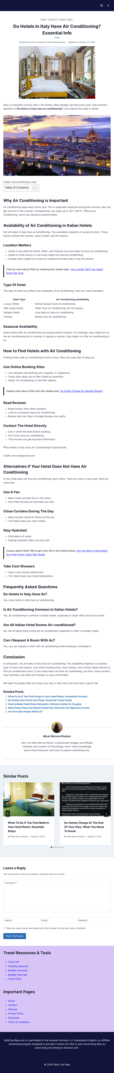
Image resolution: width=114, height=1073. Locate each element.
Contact (12, 1005)
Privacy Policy (15, 1013)
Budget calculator (18, 970)
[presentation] (28, 799)
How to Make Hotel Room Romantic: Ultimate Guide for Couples (45, 704)
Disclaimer (14, 1017)
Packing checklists (18, 966)
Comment (11, 883)
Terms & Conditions (19, 1022)
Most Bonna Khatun (19, 836)
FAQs (57, 38)
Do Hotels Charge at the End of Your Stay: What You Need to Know (84, 827)
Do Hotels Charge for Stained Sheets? (81, 391)
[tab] (51, 847)
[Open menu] (108, 5)
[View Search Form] (101, 5)
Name (9, 920)
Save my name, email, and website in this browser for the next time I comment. (46, 928)
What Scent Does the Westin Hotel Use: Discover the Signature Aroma (49, 707)
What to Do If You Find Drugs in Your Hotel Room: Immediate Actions (47, 696)
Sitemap (12, 1009)
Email (45, 920)
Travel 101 (13, 962)
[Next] (106, 813)
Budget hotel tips (17, 974)
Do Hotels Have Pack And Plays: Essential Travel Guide (40, 700)
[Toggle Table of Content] (33, 187)
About (11, 1001)
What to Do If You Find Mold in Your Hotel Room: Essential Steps (28, 827)
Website (82, 920)
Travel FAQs (14, 978)
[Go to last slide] (8, 813)
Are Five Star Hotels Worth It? (25, 711)
